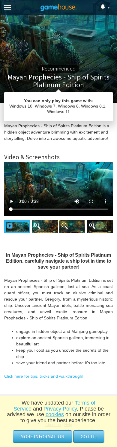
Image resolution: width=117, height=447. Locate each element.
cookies (55, 414)
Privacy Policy (60, 409)
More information (42, 437)
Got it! (89, 437)
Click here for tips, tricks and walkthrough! (43, 376)
